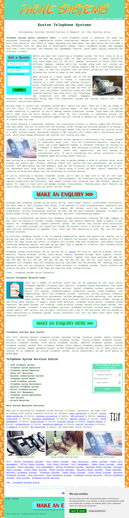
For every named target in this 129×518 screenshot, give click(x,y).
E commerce (11, 427)
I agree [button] (73, 511)
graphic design (95, 422)
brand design (37, 422)
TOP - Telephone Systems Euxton (23, 483)
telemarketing (22, 424)
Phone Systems (99, 462)
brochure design (65, 422)
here (15, 354)
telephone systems (74, 348)
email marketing (78, 413)
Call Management (80, 464)
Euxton (72, 252)
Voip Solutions (80, 462)
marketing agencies (53, 424)
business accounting (46, 416)
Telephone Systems (49, 473)
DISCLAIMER (118, 19)
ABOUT (101, 19)
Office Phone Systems (32, 464)
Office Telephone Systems (28, 462)
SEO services (77, 416)
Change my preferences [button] (97, 511)
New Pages (15, 498)
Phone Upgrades (26, 467)
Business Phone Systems (98, 467)
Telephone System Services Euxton (32, 359)
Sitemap (7, 498)
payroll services (85, 424)
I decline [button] (82, 511)
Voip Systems (23, 478)
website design (78, 419)
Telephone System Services (88, 475)
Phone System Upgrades (61, 470)
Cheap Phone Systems (103, 464)
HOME (95, 19)
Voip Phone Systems (57, 462)
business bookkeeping (43, 419)
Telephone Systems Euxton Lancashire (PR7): (31, 38)
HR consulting (38, 427)
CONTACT (108, 19)
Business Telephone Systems (21, 473)
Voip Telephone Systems (58, 475)
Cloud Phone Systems (35, 470)
